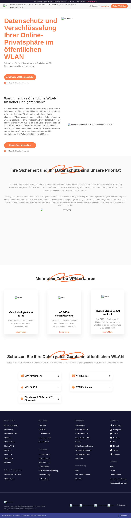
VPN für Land (44, 479)
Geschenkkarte (115, 475)
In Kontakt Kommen (82, 475)
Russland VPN (44, 434)
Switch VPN (8, 458)
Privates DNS (44, 466)
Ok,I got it (123, 515)
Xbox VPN (8, 454)
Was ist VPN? (40, 5)
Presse (112, 471)
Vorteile (78, 442)
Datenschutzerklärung (118, 479)
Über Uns (78, 479)
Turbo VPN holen (119, 6)
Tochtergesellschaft (82, 454)
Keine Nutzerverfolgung (84, 446)
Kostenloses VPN (16, 7)
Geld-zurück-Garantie (83, 450)
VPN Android (9, 430)
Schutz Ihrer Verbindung (20, 145)
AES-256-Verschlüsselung (48, 471)
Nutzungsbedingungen (118, 483)
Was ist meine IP (81, 430)
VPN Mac (7, 438)
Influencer (79, 458)
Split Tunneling (44, 458)
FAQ (77, 471)
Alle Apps (7, 462)
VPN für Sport (9, 479)
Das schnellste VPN (82, 438)
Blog (111, 466)
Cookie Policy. (41, 515)
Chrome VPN (9, 446)
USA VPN (42, 425)
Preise (12, 5)
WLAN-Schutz (44, 462)
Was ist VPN (80, 425)
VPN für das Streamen (12, 475)
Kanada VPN (44, 442)
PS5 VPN (7, 450)
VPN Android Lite (10, 434)
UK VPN (42, 430)
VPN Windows (9, 442)
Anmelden (105, 6)
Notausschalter (44, 454)
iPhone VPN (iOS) (10, 425)
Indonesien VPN (45, 438)
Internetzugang (44, 475)
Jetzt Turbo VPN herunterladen (20, 77)
